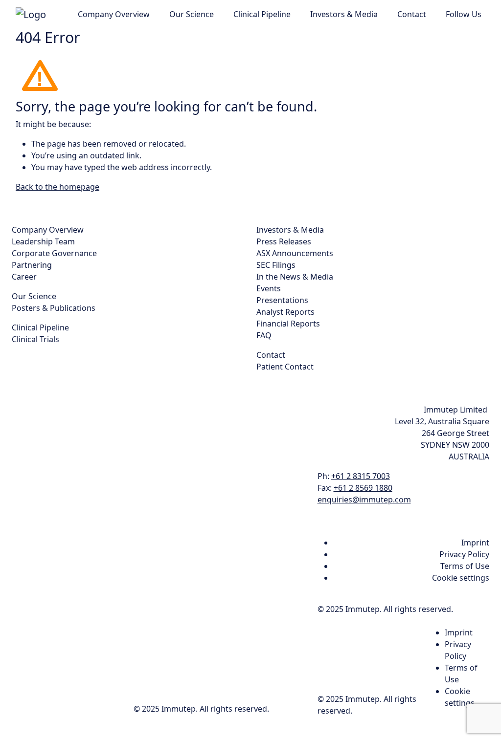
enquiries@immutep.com (364, 499)
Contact (411, 14)
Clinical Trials (35, 339)
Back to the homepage (57, 186)
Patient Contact (285, 366)
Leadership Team (43, 241)
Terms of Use (464, 566)
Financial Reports (288, 323)
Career (24, 276)
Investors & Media (344, 14)
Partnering (32, 265)
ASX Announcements (294, 253)
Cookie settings (460, 577)
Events (268, 288)
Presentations (282, 300)
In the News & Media (294, 276)
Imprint (475, 542)
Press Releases (283, 241)
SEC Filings (276, 265)
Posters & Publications (53, 308)
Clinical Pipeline (262, 14)
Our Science (191, 14)
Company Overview (114, 14)
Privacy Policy (464, 554)
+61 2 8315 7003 (360, 476)
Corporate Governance (54, 253)
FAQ (264, 335)
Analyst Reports (285, 311)
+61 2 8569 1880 (363, 487)
